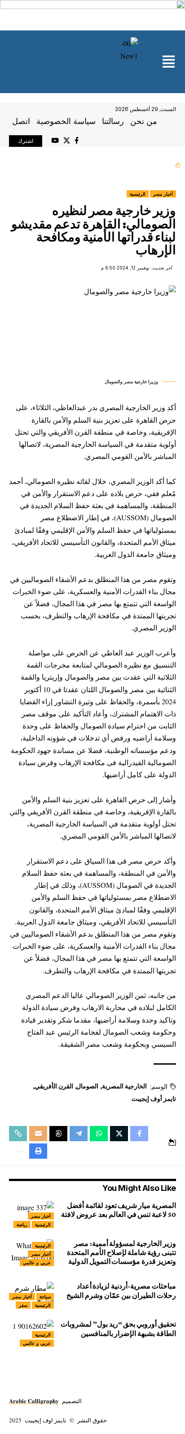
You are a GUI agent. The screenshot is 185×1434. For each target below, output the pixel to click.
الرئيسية (137, 194)
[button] (169, 62)
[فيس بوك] (76, 140)
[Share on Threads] (58, 1133)
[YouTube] (55, 140)
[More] (18, 1151)
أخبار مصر (163, 194)
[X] (66, 140)
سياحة (45, 1296)
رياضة (22, 1224)
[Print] (38, 1151)
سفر (23, 1305)
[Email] (38, 1133)
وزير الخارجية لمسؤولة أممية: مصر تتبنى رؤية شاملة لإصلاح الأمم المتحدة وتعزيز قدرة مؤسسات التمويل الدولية (121, 1252)
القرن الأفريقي (54, 1086)
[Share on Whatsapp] (99, 1133)
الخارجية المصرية (124, 1086)
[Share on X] (119, 1133)
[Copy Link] (18, 1133)
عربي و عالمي (37, 1262)
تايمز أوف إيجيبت (154, 1098)
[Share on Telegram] (79, 1133)
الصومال (87, 1086)
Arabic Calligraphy (34, 1400)
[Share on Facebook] (139, 1133)
